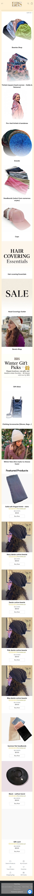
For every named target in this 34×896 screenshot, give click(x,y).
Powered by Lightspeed (17, 891)
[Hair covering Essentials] (17, 256)
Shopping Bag (10, 875)
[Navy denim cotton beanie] (17, 537)
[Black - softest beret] (17, 776)
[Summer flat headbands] (17, 728)
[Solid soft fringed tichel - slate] (17, 489)
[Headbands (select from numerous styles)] (17, 180)
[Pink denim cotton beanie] (17, 632)
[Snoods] (17, 143)
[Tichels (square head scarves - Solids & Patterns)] (17, 67)
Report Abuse (17, 889)
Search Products (10, 863)
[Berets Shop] (17, 331)
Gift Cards (24, 875)
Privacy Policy (17, 886)
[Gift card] (17, 824)
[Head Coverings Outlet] (17, 294)
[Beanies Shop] (17, 29)
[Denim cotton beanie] (17, 585)
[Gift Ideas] (17, 369)
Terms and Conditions (6, 886)
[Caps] (17, 219)
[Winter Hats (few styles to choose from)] (17, 444)
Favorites (23, 869)
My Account (23, 863)
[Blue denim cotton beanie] (17, 680)
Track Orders (10, 869)
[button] (17, 3)
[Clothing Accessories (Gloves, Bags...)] (17, 406)
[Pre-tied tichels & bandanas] (17, 105)
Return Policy (25, 886)
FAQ (32, 886)
